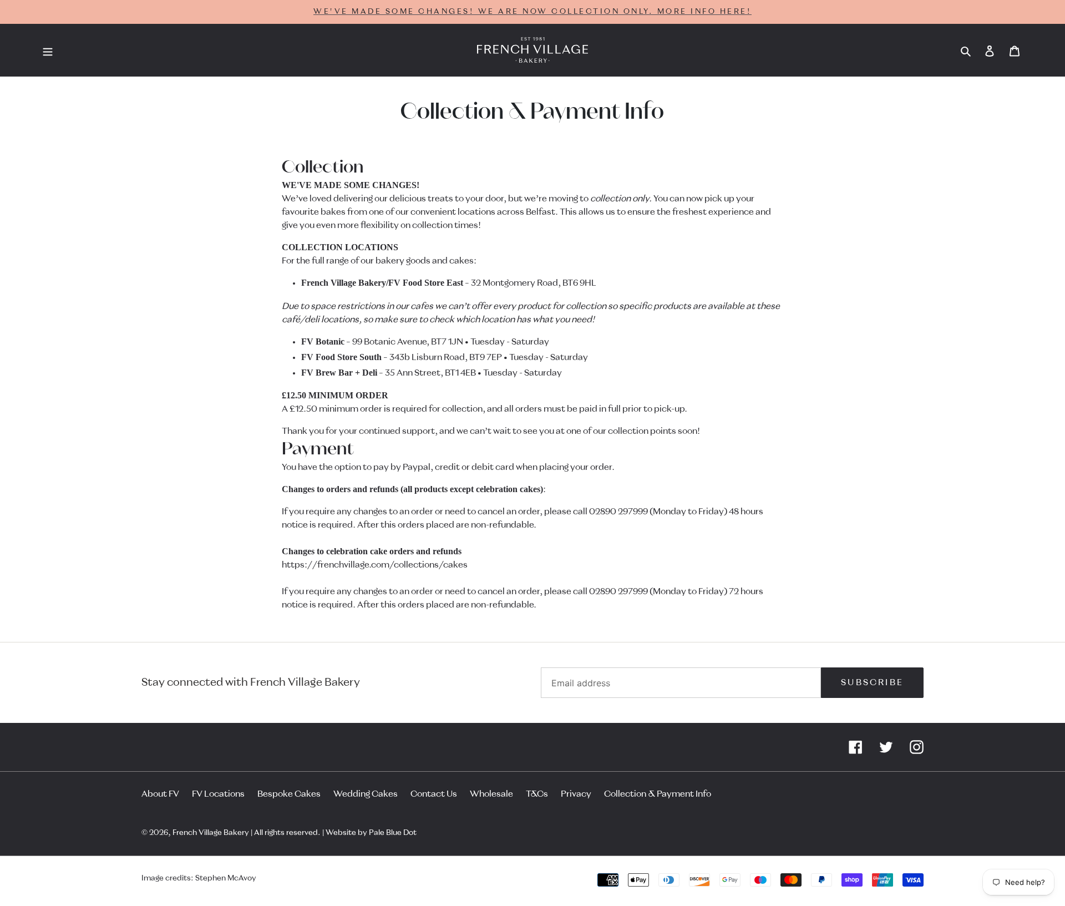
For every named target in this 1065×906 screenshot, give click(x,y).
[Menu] (48, 50)
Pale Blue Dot (393, 833)
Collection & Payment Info (657, 793)
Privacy (576, 793)
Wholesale (491, 793)
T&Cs (537, 793)
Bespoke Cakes (289, 793)
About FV (160, 793)
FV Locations (218, 793)
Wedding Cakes (365, 793)
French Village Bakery (211, 833)
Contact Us (433, 793)
